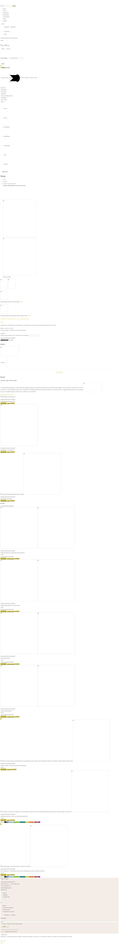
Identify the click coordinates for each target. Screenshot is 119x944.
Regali (4, 893)
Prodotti (5, 181)
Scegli (8, 403)
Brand (59, 372)
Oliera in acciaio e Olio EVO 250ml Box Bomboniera (13, 765)
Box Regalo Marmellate (6, 498)
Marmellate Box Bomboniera (7, 401)
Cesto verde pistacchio (6, 710)
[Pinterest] (8, 364)
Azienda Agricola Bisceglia (9, 183)
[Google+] (8, 362)
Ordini (5, 34)
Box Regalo (6, 12)
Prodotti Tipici (6, 896)
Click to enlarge (7, 276)
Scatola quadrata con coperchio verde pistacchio (12, 552)
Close (1, 40)
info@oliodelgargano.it (6, 887)
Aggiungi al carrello (4, 340)
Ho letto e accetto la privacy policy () (12, 923)
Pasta (2, 101)
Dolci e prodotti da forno (7, 95)
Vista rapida (3, 403)
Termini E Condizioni (8, 907)
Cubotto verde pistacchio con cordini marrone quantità (13, 335)
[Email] (8, 366)
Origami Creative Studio (11, 931)
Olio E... (5, 905)
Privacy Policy (6, 909)
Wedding (5, 895)
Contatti (5, 20)
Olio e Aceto (4, 99)
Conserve (3, 93)
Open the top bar (5, 45)
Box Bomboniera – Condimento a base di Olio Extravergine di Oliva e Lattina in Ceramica (22, 871)
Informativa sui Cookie (8, 911)
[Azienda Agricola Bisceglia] (9, 355)
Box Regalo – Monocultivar (7, 450)
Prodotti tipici (6, 16)
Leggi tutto (9, 769)
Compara (11, 340)
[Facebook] (8, 358)
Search (14, 5)
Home (4, 8)
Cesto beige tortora (5, 658)
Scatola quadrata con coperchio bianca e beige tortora (13, 315)
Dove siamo (7, 31)
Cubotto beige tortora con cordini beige (10, 301)
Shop (4, 18)
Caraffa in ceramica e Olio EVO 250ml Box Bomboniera (14, 816)
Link (21, 923)
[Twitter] (8, 360)
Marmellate (3, 97)
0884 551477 (3, 889)
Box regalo (3, 91)
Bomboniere (6, 14)
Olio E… (5, 10)
